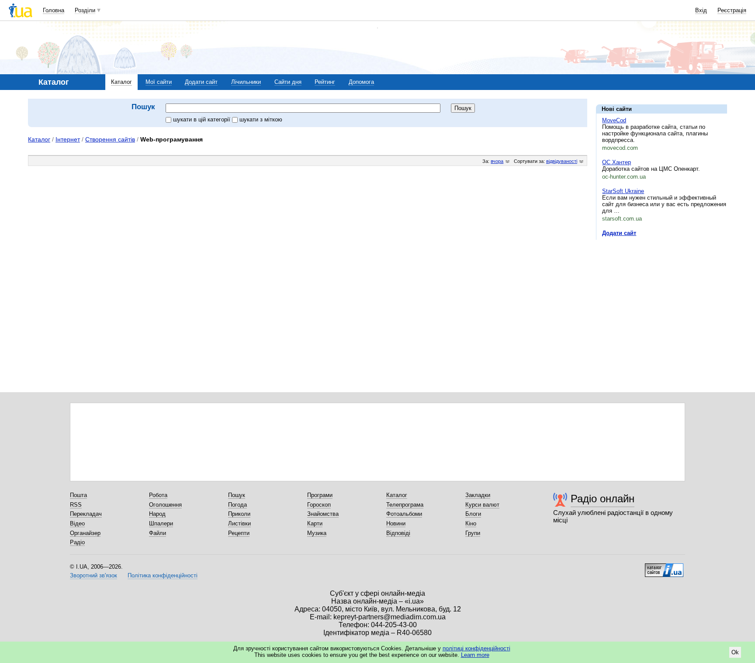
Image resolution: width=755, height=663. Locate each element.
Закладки (477, 495)
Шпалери (161, 523)
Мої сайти (158, 82)
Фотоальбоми (404, 514)
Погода (237, 504)
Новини (395, 523)
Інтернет (67, 139)
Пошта (78, 495)
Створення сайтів (110, 139)
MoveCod (614, 120)
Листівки (239, 523)
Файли (157, 533)
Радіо (77, 542)
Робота (158, 495)
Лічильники (246, 82)
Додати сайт (201, 82)
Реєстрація (731, 10)
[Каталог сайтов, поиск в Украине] (664, 566)
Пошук (236, 495)
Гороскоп (319, 504)
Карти (314, 523)
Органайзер (85, 533)
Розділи (85, 10)
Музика (316, 533)
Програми (319, 495)
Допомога (361, 82)
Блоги (473, 514)
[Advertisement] (661, 300)
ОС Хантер (616, 162)
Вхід (701, 10)
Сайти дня (287, 82)
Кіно (470, 523)
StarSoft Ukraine (623, 191)
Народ (157, 514)
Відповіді (398, 533)
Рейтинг (325, 82)
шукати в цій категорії (202, 119)
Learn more (475, 655)
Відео (77, 523)
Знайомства (323, 514)
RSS (76, 504)
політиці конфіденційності (476, 648)
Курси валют (482, 504)
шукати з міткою (260, 119)
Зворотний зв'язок (93, 575)
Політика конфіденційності (162, 575)
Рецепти (238, 533)
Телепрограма (404, 504)
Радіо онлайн (602, 498)
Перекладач (86, 514)
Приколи (239, 514)
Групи (472, 533)
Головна (53, 10)
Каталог (121, 82)
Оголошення (165, 504)
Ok (735, 652)
